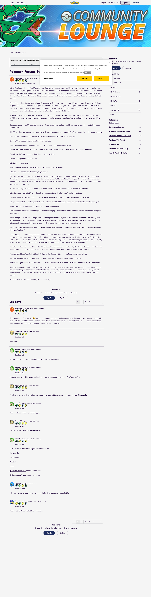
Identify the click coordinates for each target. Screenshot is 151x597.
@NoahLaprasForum (18, 475)
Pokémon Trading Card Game (125, 136)
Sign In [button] (49, 298)
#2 (23, 314)
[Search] (118, 3)
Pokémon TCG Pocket (125, 140)
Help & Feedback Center (125, 153)
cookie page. (87, 72)
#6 (23, 390)
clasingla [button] (17, 349)
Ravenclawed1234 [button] (20, 501)
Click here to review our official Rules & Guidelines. (28, 65)
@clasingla (82, 395)
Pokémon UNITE (125, 144)
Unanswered (125, 110)
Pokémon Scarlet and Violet (125, 131)
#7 (23, 408)
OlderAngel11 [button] (19, 78)
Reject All (85, 78)
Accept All (101, 78)
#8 (23, 426)
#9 (23, 444)
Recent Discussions (116, 83)
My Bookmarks (125, 92)
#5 (23, 372)
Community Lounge (125, 127)
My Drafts (125, 101)
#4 (23, 355)
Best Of (112, 106)
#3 (23, 337)
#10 (23, 488)
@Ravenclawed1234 (33, 377)
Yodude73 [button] (18, 483)
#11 (23, 506)
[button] (12, 79)
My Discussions (115, 96)
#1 (34, 83)
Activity (113, 87)
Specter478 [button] (18, 331)
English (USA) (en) (107, 3)
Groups (112, 115)
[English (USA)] (74, 2)
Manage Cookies (48, 78)
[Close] (109, 62)
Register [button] (62, 298)
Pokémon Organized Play (125, 148)
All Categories (115, 78)
